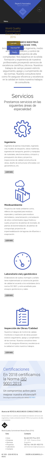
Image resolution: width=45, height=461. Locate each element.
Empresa (9, 440)
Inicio (7, 438)
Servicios (9, 442)
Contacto (9, 449)
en (39, 9)
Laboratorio (10, 447)
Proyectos (9, 444)
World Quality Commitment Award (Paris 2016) (18, 431)
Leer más (9, 172)
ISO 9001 (32, 397)
